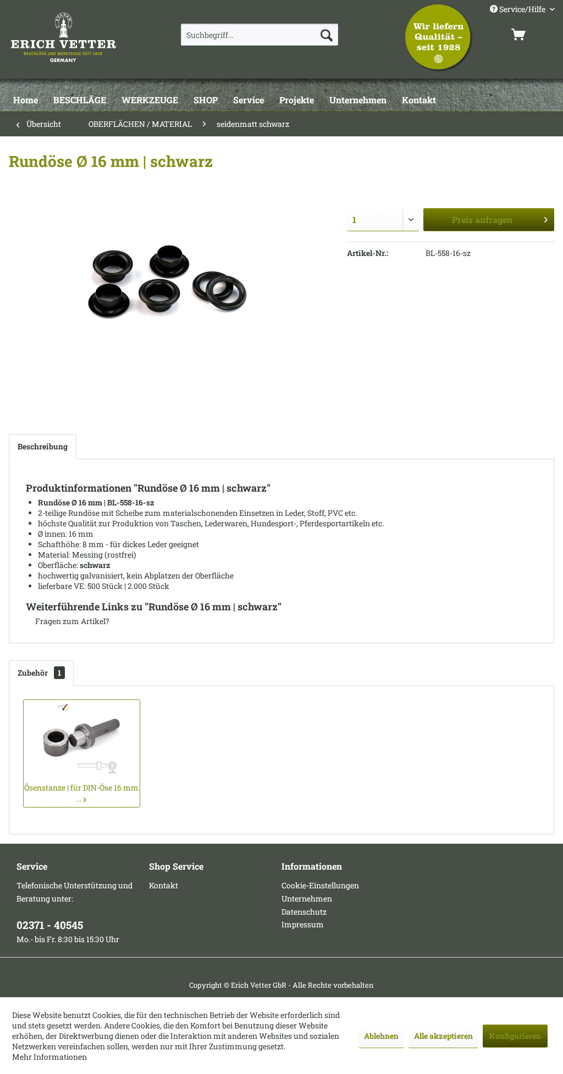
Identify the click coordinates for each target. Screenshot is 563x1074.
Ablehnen (381, 1036)
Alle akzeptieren (443, 1036)
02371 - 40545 (49, 925)
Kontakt (163, 885)
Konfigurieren (515, 1036)
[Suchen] (326, 35)
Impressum (303, 924)
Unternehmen (307, 898)
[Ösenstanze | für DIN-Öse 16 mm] (82, 738)
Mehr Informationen (49, 1056)
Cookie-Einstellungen (320, 885)
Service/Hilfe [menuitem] (522, 9)
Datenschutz (304, 911)
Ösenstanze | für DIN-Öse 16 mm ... (81, 793)
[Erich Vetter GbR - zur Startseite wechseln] (75, 37)
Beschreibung (43, 446)
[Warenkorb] (531, 35)
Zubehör (39, 672)
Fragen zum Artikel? (71, 621)
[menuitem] (260, 35)
